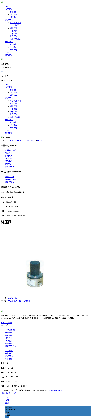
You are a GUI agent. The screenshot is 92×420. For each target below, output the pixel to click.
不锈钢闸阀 (12, 298)
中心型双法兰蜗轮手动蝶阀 (19, 301)
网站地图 (4, 393)
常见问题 (13, 50)
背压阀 (40, 140)
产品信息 (19, 140)
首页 (7, 6)
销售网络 (13, 17)
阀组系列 (13, 28)
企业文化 (13, 15)
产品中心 (9, 20)
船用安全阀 (9, 177)
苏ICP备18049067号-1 (56, 390)
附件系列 (13, 36)
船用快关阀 (9, 182)
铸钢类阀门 (14, 34)
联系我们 (9, 55)
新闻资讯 (9, 42)
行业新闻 (13, 47)
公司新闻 (13, 44)
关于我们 (9, 9)
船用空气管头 (15, 39)
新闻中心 (9, 353)
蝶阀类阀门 (14, 25)
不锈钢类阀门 (15, 23)
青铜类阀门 (14, 31)
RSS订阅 (12, 393)
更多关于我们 (6, 323)
